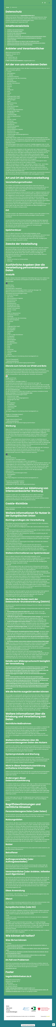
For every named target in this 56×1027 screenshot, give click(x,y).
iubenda (8, 989)
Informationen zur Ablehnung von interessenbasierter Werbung (24, 38)
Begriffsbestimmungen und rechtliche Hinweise (19, 44)
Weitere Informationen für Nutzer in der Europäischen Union (23, 41)
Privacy (8, 1010)
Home (7, 1006)
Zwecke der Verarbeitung (14, 35)
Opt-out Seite (38, 469)
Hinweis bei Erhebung (28, 1025)
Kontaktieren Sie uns (11, 968)
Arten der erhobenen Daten (14, 31)
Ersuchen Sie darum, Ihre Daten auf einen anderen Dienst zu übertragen (26, 955)
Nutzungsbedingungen (14, 389)
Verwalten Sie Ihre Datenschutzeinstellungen (19, 956)
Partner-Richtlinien (11, 393)
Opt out (22, 482)
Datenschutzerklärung (13, 361)
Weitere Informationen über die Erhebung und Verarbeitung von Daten (26, 43)
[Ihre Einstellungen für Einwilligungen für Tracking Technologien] (53, 1024)
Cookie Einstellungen (11, 1012)
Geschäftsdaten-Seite (26, 393)
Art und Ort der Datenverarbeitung (16, 33)
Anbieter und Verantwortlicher (15, 30)
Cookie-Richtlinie (11, 40)
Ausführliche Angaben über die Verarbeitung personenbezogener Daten (26, 36)
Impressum (9, 1008)
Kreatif (48, 1016)
